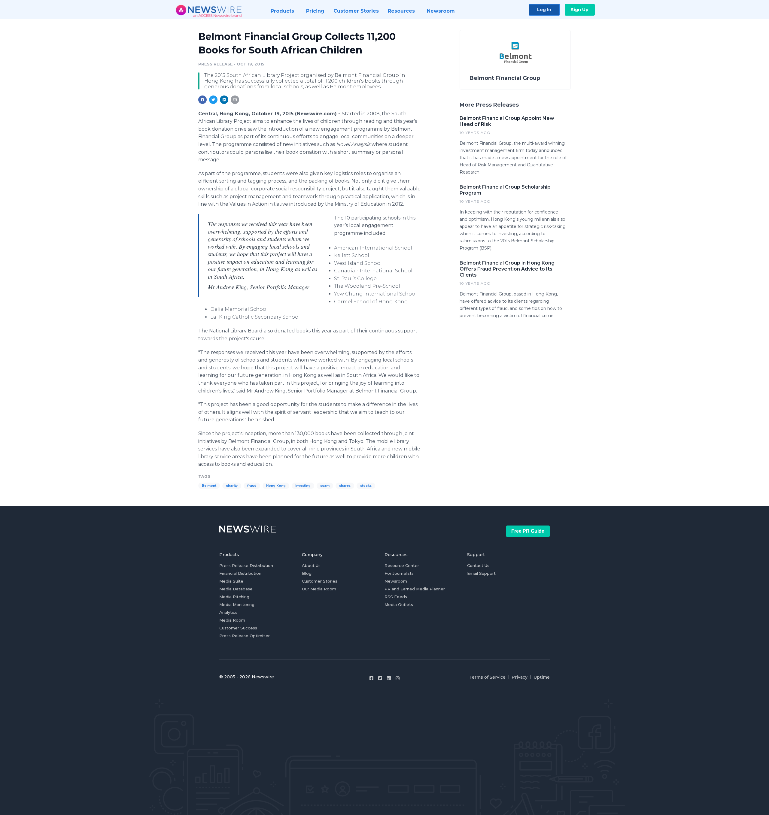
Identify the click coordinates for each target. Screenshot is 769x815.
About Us (311, 565)
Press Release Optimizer (244, 635)
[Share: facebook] (202, 99)
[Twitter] (380, 678)
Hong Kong (276, 486)
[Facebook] (371, 678)
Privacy (519, 677)
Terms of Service (487, 677)
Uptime (541, 677)
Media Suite (231, 581)
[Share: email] (235, 99)
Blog (307, 573)
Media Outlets (398, 604)
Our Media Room (319, 588)
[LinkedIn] (389, 678)
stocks (366, 486)
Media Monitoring (236, 604)
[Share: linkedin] (224, 99)
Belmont (209, 486)
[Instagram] (398, 678)
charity (232, 486)
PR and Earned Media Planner (414, 588)
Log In (544, 9)
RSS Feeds (395, 596)
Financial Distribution (240, 573)
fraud (252, 486)
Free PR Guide (527, 531)
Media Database (236, 588)
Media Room (232, 620)
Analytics (228, 612)
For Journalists (399, 573)
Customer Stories (319, 581)
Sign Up (579, 9)
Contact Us (478, 565)
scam (325, 486)
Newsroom (395, 581)
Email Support (481, 573)
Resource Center (401, 565)
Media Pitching (234, 596)
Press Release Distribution (246, 565)
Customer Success (238, 628)
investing (303, 486)
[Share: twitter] (213, 99)
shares (345, 486)
